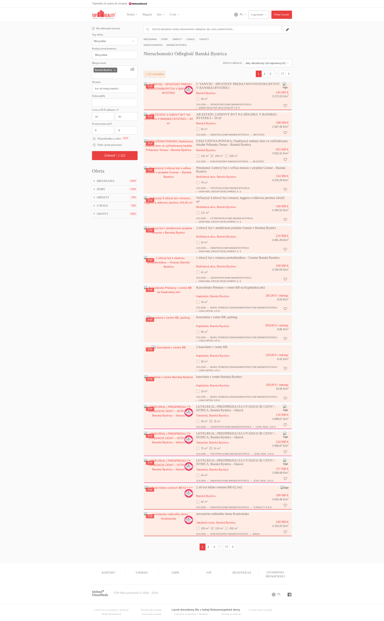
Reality (131, 14)
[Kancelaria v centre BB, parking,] (168, 317)
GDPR (175, 572)
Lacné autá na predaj (151, 614)
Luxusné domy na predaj (260, 610)
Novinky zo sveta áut (231, 614)
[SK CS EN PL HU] (238, 14)
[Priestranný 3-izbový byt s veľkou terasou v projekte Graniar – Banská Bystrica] (168, 172)
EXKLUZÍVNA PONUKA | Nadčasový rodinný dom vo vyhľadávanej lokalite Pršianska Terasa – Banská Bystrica (241, 142)
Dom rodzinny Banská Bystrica (229, 161)
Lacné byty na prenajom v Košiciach (112, 610)
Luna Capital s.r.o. (209, 311)
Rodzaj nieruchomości (104, 48)
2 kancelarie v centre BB (211, 347)
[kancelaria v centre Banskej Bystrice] (168, 377)
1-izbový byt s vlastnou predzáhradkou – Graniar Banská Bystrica (237, 257)
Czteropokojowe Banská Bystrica (231, 218)
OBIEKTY (102, 197)
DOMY (100, 189)
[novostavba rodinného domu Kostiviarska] (168, 516)
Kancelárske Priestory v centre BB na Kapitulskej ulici (230, 287)
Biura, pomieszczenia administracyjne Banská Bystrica (243, 307)
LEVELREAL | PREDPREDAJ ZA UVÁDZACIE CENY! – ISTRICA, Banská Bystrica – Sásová (236, 408)
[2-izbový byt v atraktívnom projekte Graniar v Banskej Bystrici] (168, 230)
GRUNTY (102, 213)
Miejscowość (99, 63)
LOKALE (102, 205)
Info (160, 14)
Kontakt (108, 572)
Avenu (256, 534)
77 (282, 73)
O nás (173, 14)
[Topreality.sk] (104, 14)
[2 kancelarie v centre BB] (169, 347)
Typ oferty (97, 34)
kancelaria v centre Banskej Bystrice (219, 376)
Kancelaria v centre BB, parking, (217, 317)
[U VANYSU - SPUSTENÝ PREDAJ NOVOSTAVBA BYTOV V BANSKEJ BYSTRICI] (168, 88)
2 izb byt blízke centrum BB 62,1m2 (219, 487)
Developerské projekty (151, 610)
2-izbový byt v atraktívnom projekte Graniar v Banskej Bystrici (236, 228)
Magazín (147, 14)
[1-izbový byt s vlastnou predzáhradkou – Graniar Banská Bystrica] (168, 262)
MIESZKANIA (105, 181)
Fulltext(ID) (98, 96)
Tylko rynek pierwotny (109, 144)
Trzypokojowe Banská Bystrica (229, 188)
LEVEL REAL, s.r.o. (266, 427)
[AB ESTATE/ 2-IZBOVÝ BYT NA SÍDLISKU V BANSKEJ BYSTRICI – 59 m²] (168, 118)
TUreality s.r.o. (262, 507)
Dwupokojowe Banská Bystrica (229, 134)
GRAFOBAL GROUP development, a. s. (220, 191)
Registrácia (242, 572)
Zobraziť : (114, 155)
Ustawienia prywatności (275, 574)
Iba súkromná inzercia (108, 28)
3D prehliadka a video (112, 138)
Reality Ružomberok (111, 614)
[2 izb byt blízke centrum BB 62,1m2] (169, 487)
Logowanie (257, 14)
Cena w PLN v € (105, 109)
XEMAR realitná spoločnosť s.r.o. (219, 108)
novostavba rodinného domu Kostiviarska (222, 514)
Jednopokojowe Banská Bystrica (230, 104)
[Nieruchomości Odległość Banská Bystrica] (289, 73)
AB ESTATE (259, 134)
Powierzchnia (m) (102, 123)
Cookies (142, 572)
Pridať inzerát (281, 14)
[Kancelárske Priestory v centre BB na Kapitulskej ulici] (168, 289)
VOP (208, 572)
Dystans (96, 82)
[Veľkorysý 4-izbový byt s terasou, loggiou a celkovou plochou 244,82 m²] (168, 200)
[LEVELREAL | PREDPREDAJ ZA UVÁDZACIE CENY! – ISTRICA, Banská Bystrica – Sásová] (168, 411)
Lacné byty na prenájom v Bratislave (191, 614)
